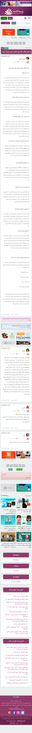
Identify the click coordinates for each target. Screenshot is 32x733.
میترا (24, 435)
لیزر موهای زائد (16, 560)
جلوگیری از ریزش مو (16, 582)
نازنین (23, 408)
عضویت (4, 18)
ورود (10, 18)
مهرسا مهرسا (22, 59)
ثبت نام (4, 474)
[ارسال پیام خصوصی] (28, 62)
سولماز (23, 351)
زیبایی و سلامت (22, 37)
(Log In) (28, 478)
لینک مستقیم (14, 315)
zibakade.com (21, 721)
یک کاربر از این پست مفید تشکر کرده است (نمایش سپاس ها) (16, 319)
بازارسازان (12, 723)
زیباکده (29, 37)
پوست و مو (14, 37)
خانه (29, 18)
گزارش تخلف (5, 315)
